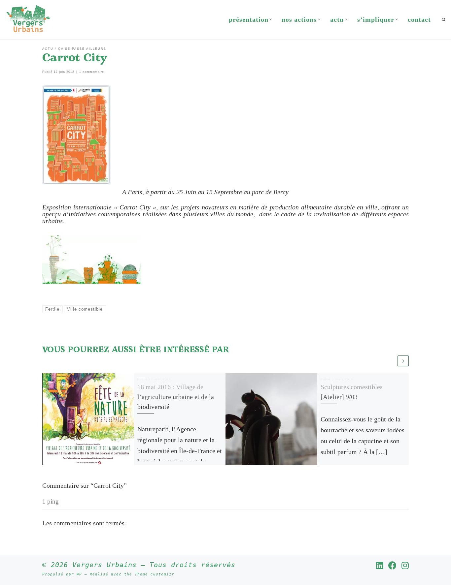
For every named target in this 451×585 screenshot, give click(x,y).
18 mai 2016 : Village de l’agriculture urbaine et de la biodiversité (175, 396)
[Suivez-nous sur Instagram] (405, 565)
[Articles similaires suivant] (403, 361)
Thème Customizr (154, 574)
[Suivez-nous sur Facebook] (392, 565)
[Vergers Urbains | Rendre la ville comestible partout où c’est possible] (28, 18)
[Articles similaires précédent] (391, 361)
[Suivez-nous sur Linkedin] (379, 565)
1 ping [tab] (50, 501)
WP (79, 574)
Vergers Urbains (104, 565)
